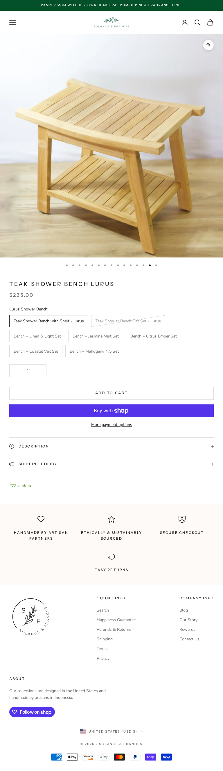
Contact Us (189, 639)
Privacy (103, 658)
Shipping (105, 639)
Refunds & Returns (114, 629)
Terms (102, 648)
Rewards (187, 629)
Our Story (188, 620)
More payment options (111, 424)
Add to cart (111, 393)
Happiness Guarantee (116, 620)
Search (103, 610)
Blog (183, 610)
